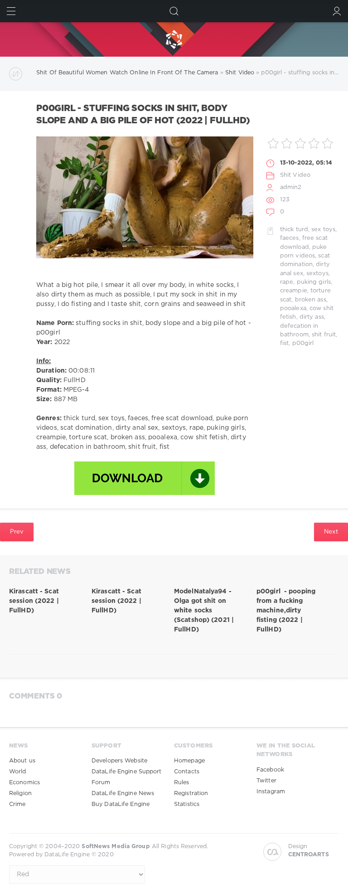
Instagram (270, 791)
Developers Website (119, 760)
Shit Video (239, 72)
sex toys (323, 229)
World (17, 771)
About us (22, 760)
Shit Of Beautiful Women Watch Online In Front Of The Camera (127, 72)
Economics (24, 782)
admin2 (291, 187)
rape (286, 282)
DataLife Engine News (123, 793)
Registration (191, 793)
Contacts (186, 771)
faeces (289, 238)
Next (331, 531)
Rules (181, 782)
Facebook (270, 769)
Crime (17, 804)
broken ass (310, 299)
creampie (293, 290)
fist (284, 343)
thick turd (294, 229)
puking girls (314, 282)
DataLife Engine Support (127, 771)
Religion (20, 793)
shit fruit (324, 334)
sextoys (317, 273)
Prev (17, 531)
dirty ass (312, 317)
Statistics (186, 804)
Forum (101, 782)
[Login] (337, 11)
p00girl (303, 343)
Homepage (189, 760)
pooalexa (293, 308)
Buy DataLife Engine (121, 804)
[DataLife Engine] (174, 39)
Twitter (266, 780)
